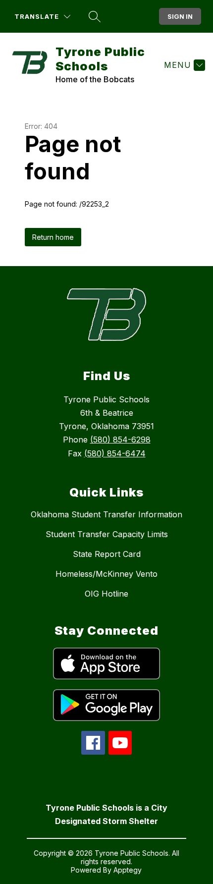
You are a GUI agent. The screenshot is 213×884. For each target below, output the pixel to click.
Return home (53, 237)
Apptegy (127, 870)
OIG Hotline (106, 594)
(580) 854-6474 (115, 453)
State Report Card (107, 554)
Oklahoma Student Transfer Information (106, 514)
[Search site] (95, 16)
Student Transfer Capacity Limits (107, 534)
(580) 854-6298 (120, 439)
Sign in (180, 16)
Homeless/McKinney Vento (106, 574)
